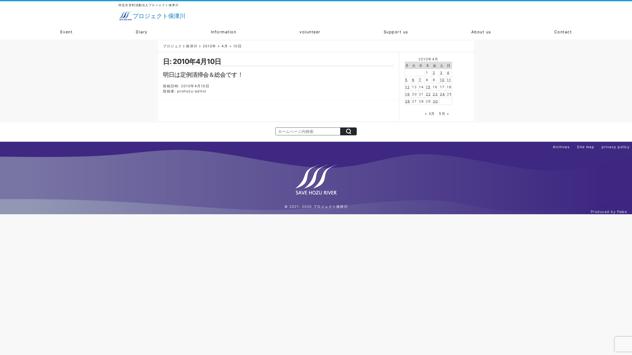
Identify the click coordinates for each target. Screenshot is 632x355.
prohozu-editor (192, 91)
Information (224, 31)
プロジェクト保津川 (330, 206)
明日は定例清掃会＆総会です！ (203, 74)
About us (481, 31)
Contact (563, 31)
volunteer (309, 31)
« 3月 (430, 113)
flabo (622, 212)
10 (442, 80)
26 (407, 101)
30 (435, 101)
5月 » (444, 113)
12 (407, 87)
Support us (396, 31)
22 (428, 94)
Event (66, 31)
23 (435, 94)
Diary (142, 31)
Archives (561, 147)
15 (428, 87)
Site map (585, 147)
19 (407, 94)
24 (442, 94)
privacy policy (616, 147)
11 (449, 80)
